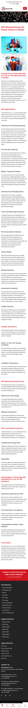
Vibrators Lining (5, 653)
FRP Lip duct (5, 597)
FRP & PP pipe (5, 610)
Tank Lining (4, 646)
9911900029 (15, 577)
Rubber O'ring (5, 637)
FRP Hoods (5, 595)
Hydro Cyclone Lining (6, 656)
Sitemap (19, 703)
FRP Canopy (5, 600)
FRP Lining (3, 658)
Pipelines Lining (5, 651)
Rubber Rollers (5, 632)
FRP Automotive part (7, 587)
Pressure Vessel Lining (6, 648)
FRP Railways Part (6, 590)
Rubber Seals (5, 624)
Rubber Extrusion (6, 622)
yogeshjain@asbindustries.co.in (15, 1)
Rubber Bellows (6, 634)
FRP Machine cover (6, 605)
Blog (16, 703)
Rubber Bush (5, 629)
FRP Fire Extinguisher (7, 602)
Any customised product (8, 612)
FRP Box (4, 592)
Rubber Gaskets (6, 627)
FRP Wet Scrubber (6, 607)
